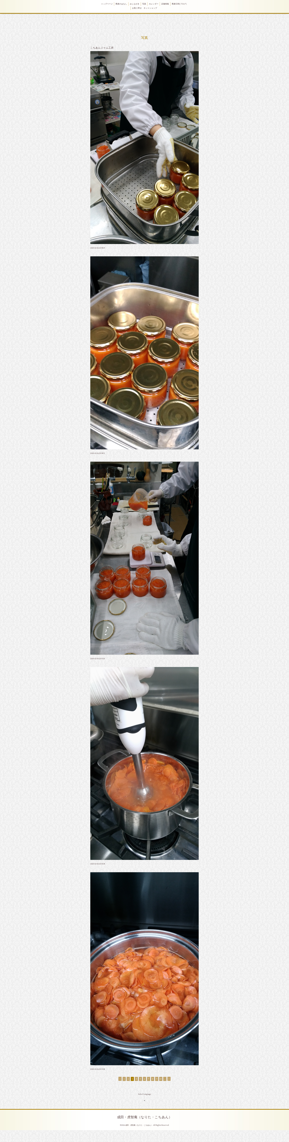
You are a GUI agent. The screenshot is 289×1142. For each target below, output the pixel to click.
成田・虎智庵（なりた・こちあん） (144, 1117)
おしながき (134, 4)
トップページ (107, 4)
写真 (144, 4)
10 (161, 1079)
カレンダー (153, 4)
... (164, 1079)
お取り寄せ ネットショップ (144, 8)
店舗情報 (165, 4)
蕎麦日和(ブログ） (180, 4)
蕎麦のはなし (121, 4)
